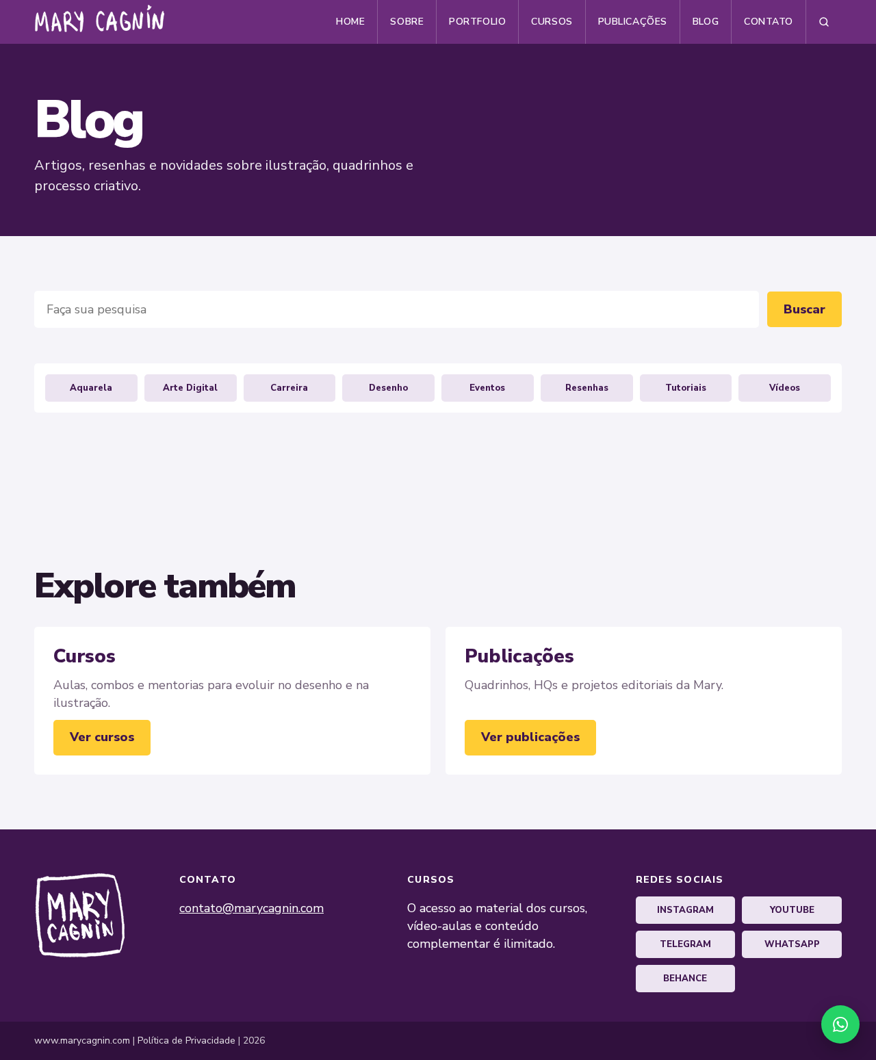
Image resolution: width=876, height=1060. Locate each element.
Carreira (289, 388)
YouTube (792, 910)
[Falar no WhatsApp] (840, 1024)
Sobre (407, 21)
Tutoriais (685, 388)
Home (350, 21)
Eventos (487, 388)
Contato (768, 21)
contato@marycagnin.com (251, 908)
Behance (685, 978)
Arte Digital (190, 388)
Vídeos (784, 388)
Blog (706, 21)
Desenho (388, 388)
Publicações (632, 21)
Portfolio (477, 21)
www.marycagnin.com (82, 1040)
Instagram (685, 910)
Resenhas (586, 388)
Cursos (551, 21)
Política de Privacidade (186, 1040)
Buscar (804, 309)
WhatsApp (792, 944)
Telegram (685, 944)
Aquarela (91, 388)
